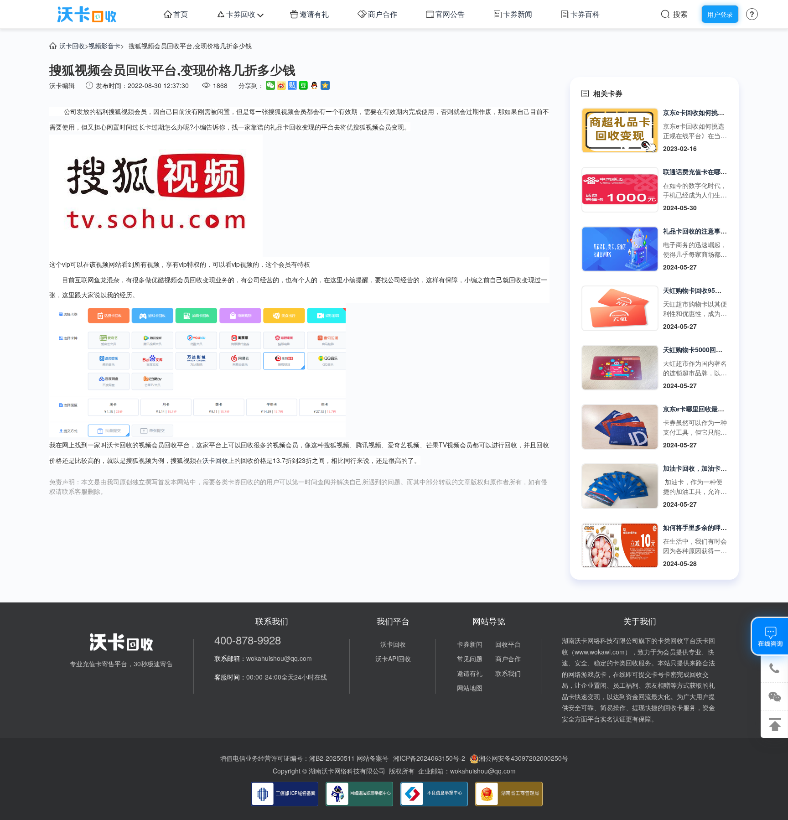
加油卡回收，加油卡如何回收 (704, 467)
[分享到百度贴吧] (292, 85)
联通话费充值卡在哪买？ (698, 171)
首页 (180, 14)
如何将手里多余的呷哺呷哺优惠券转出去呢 (723, 527)
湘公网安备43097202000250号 (523, 758)
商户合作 (382, 14)
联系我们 (508, 673)
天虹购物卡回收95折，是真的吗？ (711, 290)
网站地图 (469, 687)
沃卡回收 (72, 45)
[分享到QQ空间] (325, 85)
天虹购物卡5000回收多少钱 (702, 349)
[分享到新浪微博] (281, 85)
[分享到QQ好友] (314, 85)
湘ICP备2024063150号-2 (429, 758)
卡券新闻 (517, 14)
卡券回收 (240, 14)
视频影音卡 (104, 45)
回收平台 (508, 644)
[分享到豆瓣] (303, 85)
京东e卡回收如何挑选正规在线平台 (712, 112)
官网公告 (450, 14)
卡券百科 (585, 14)
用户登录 (720, 14)
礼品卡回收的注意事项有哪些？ (707, 230)
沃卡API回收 (393, 658)
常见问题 (469, 658)
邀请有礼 (314, 14)
